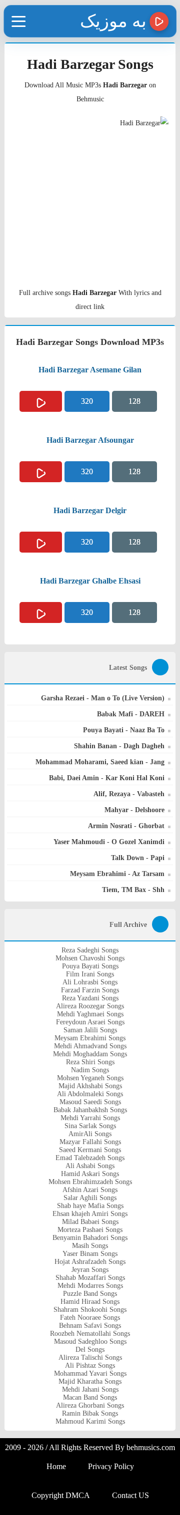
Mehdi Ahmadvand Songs (90, 1046)
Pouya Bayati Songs (90, 966)
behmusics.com (150, 1447)
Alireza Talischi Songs (90, 1357)
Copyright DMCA (61, 1495)
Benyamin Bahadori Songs (90, 1237)
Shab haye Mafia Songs (90, 1206)
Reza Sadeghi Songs (90, 950)
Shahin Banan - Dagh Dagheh (119, 746)
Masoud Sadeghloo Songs (90, 1341)
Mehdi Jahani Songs (90, 1389)
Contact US (130, 1495)
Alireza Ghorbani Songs (90, 1405)
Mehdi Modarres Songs (90, 1285)
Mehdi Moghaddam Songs (90, 1054)
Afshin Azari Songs (90, 1190)
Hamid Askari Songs (90, 1174)
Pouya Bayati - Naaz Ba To (123, 730)
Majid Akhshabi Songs (90, 1086)
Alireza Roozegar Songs (90, 1006)
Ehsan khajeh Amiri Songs (90, 1213)
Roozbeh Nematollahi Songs (90, 1333)
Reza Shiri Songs (90, 1062)
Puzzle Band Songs (90, 1293)
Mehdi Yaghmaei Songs (90, 1014)
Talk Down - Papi (137, 858)
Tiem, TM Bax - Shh (133, 890)
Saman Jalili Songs (90, 1030)
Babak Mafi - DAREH (130, 714)
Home (56, 1466)
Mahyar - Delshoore (134, 810)
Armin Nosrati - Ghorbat (126, 826)
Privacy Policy (111, 1466)
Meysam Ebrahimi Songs (90, 1038)
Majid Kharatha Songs (90, 1381)
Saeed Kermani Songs (90, 1150)
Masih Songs (90, 1245)
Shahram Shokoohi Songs (90, 1309)
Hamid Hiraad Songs (90, 1301)
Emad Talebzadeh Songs (90, 1158)
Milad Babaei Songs (90, 1221)
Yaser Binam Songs (90, 1253)
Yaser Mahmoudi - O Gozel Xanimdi (109, 842)
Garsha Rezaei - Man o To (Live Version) (102, 698)
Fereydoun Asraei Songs (90, 1022)
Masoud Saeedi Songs (90, 1102)
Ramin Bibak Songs (90, 1413)
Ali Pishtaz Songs (90, 1365)
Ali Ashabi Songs (90, 1166)
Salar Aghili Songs (90, 1198)
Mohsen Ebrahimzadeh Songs (90, 1182)
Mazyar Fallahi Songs (90, 1142)
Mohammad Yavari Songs (90, 1373)
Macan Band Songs (90, 1397)
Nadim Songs (90, 1070)
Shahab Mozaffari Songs (90, 1277)
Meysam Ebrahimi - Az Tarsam (117, 874)
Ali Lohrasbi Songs (90, 982)
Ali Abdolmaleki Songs (90, 1094)
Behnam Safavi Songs (90, 1325)
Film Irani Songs (90, 974)
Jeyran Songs (90, 1269)
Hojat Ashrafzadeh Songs (90, 1261)
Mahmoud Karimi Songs (90, 1421)
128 (134, 401)
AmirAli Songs (90, 1134)
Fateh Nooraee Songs (90, 1317)
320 (87, 401)
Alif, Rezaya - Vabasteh (129, 794)
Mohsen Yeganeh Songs (90, 1078)
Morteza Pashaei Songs (90, 1229)
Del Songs (90, 1349)
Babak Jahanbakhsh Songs (90, 1110)
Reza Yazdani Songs (90, 998)
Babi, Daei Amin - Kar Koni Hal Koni (106, 778)
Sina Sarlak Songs (90, 1126)
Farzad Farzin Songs (90, 990)
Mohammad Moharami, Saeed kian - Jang (100, 762)
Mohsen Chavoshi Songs (90, 958)
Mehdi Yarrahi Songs (90, 1118)
